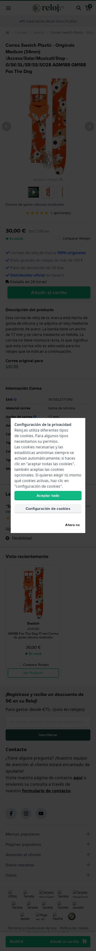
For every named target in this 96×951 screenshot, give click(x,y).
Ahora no (72, 524)
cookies (26, 435)
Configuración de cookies (48, 508)
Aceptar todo (48, 495)
